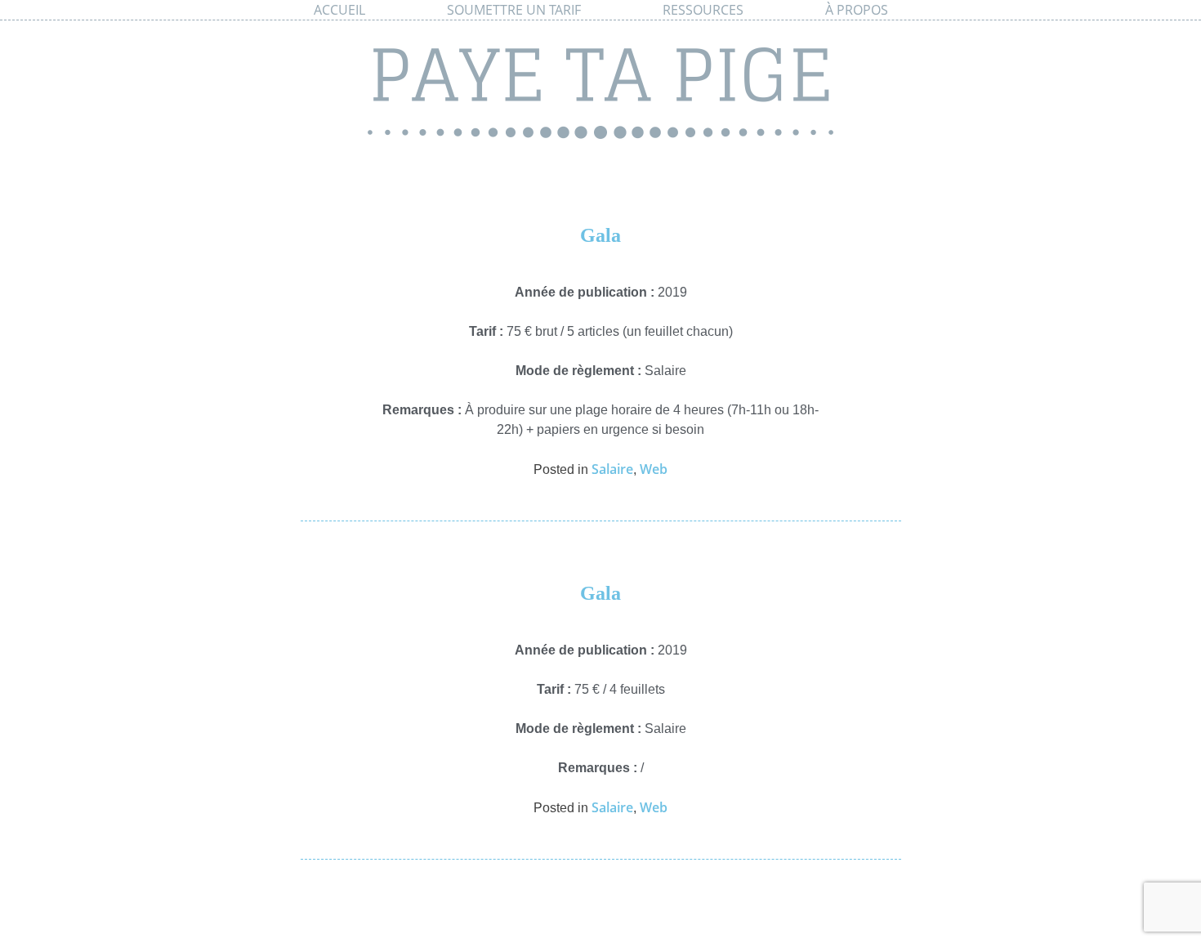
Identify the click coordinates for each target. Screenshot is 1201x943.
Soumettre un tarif (514, 10)
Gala (600, 235)
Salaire (612, 469)
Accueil (339, 10)
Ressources (703, 10)
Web (653, 469)
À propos (856, 10)
